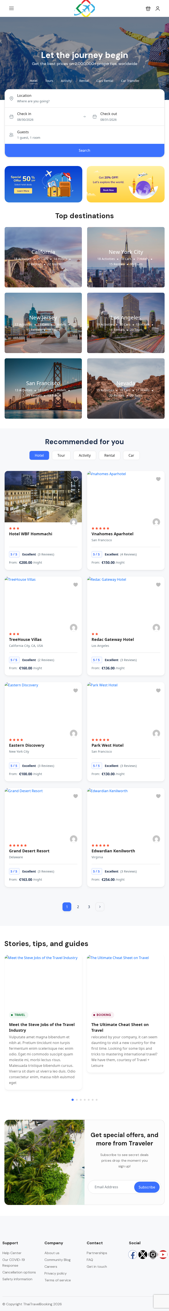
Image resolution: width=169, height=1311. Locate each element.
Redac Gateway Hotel (113, 639)
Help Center (12, 1253)
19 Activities (105, 324)
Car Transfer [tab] (130, 81)
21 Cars (42, 259)
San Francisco (43, 383)
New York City (126, 251)
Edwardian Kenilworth (113, 850)
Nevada (125, 383)
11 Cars (43, 324)
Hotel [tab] (33, 81)
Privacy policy (55, 1273)
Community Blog (57, 1259)
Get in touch (97, 1266)
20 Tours (136, 395)
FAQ (90, 1259)
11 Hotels (143, 390)
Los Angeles (126, 317)
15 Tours (136, 264)
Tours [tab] (49, 81)
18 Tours (53, 330)
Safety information (17, 1279)
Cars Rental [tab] (104, 81)
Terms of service (57, 1280)
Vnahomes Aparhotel (112, 533)
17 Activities (23, 324)
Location (24, 95)
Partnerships (97, 1253)
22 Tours (53, 264)
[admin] (73, 522)
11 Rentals (34, 330)
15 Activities (105, 390)
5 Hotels (60, 390)
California (43, 251)
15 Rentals (117, 264)
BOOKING (104, 1015)
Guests (23, 132)
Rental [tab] (84, 81)
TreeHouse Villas (25, 639)
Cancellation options (19, 1272)
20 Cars (124, 324)
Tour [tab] (61, 455)
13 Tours (53, 395)
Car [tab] (131, 455)
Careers (50, 1266)
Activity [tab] (66, 81)
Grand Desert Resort (29, 850)
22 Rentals (34, 264)
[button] (148, 8)
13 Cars (43, 390)
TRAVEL (19, 1015)
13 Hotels (143, 324)
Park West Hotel (107, 745)
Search (84, 150)
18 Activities (22, 259)
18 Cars (125, 259)
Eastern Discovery (26, 745)
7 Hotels (143, 259)
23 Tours (136, 330)
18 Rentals (117, 330)
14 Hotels (60, 259)
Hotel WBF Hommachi (30, 533)
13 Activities (23, 390)
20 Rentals (117, 395)
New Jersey (43, 317)
